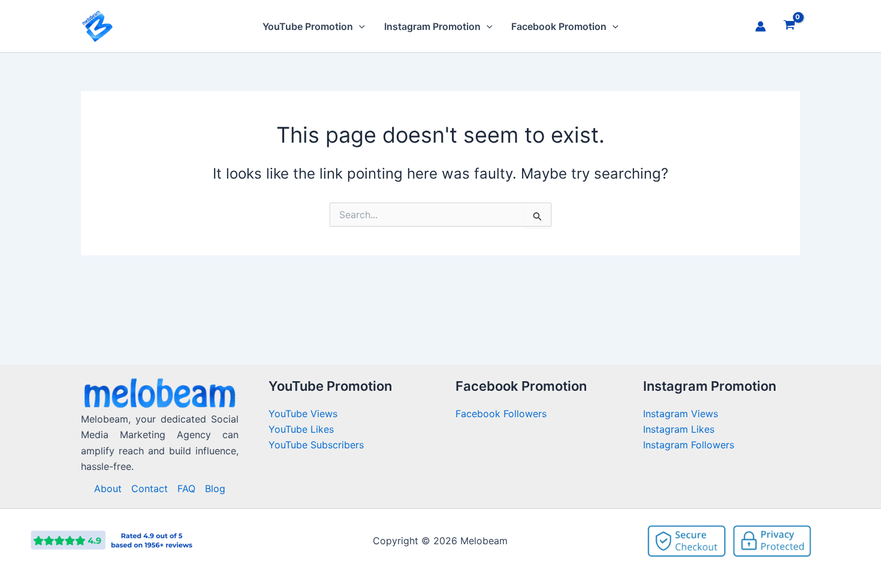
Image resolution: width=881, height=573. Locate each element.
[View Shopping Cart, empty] (789, 26)
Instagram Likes (678, 429)
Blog (215, 488)
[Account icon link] (760, 26)
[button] (359, 26)
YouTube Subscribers (316, 445)
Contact (149, 488)
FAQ (186, 488)
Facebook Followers (502, 414)
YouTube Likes (301, 429)
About (108, 488)
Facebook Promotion (559, 26)
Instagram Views (682, 414)
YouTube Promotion (308, 26)
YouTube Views (302, 414)
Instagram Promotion (432, 26)
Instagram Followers (688, 445)
